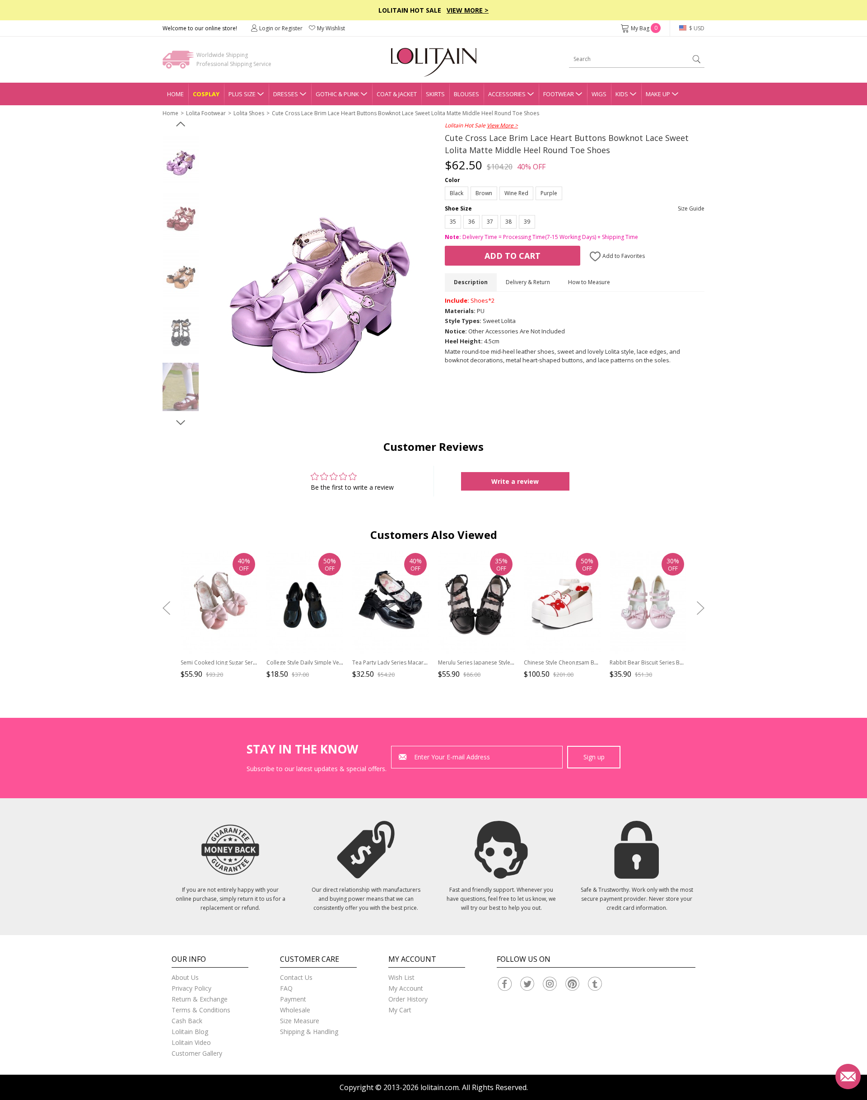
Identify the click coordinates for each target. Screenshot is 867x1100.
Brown (483, 193)
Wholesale (295, 1010)
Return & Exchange (200, 999)
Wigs (599, 94)
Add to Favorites (623, 256)
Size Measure (299, 1020)
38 (508, 221)
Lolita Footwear (206, 113)
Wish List (401, 977)
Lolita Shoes (248, 113)
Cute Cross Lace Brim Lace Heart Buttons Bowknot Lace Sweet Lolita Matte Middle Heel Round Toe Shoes (405, 113)
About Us (185, 977)
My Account (405, 988)
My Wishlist (331, 28)
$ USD (696, 28)
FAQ (286, 988)
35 (453, 221)
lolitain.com (439, 1087)
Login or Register (281, 28)
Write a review (515, 481)
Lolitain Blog (190, 1031)
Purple (549, 193)
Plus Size (242, 94)
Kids (621, 94)
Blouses (466, 94)
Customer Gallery (197, 1053)
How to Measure (589, 282)
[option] (181, 159)
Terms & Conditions (201, 1010)
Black (456, 193)
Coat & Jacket (397, 94)
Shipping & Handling (309, 1031)
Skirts (435, 94)
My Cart (399, 1010)
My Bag (644, 28)
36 (471, 221)
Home (175, 94)
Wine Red (516, 193)
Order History (408, 999)
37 (490, 221)
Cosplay (206, 94)
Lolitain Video (191, 1042)
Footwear (558, 94)
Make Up (658, 94)
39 (527, 221)
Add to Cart (513, 255)
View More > (468, 10)
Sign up (594, 757)
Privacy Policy (191, 988)
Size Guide (691, 208)
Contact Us (296, 977)
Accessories (507, 94)
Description (471, 282)
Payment (293, 999)
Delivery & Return (528, 282)
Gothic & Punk (337, 94)
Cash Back (187, 1020)
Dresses (285, 94)
